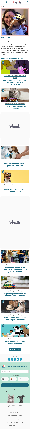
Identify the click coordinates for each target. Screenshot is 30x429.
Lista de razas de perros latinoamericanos (15, 343)
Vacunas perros (15, 161)
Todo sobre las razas (15, 339)
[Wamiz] (18, 2)
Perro (6, 379)
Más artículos (15, 349)
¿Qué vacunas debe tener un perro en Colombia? (15, 165)
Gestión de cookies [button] (15, 422)
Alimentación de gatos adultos (15, 103)
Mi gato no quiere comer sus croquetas (15, 107)
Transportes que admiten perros (15, 291)
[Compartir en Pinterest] (21, 359)
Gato (14, 379)
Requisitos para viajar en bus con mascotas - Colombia (15, 295)
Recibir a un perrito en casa (15, 265)
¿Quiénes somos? (15, 406)
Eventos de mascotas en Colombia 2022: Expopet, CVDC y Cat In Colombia (15, 270)
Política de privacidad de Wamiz (8, 391)
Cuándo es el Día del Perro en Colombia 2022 (15, 191)
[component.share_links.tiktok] (18, 359)
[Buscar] (6, 2)
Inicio (4, 6)
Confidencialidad (15, 416)
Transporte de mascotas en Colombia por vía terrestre (15, 319)
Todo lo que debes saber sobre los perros (15, 76)
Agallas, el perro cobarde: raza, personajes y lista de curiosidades (15, 82)
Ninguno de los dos (22, 379)
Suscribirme (15, 385)
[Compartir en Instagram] (15, 359)
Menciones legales (15, 419)
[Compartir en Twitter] (12, 359)
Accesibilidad (15, 425)
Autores (15, 409)
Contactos (15, 412)
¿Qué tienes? (15, 375)
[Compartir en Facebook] (9, 359)
